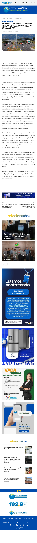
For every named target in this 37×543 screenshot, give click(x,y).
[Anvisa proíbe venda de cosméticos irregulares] (28, 480)
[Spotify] (16, 525)
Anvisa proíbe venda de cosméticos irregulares (11, 478)
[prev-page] (3, 264)
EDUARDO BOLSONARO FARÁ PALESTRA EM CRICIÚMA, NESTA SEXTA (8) (27, 206)
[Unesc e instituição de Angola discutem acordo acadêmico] (18, 251)
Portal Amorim (8, 31)
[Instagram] (13, 525)
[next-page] (6, 264)
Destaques (9, 21)
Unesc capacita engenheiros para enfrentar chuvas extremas (16, 235)
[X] (14, 55)
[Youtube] (26, 525)
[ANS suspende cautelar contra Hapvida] (28, 450)
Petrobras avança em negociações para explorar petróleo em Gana (12, 459)
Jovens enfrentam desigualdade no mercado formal (14, 468)
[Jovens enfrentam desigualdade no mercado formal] (28, 470)
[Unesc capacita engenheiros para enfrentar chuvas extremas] (18, 230)
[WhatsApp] (23, 55)
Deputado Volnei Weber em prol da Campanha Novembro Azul (9, 206)
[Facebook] (10, 55)
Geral (3, 17)
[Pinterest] (19, 55)
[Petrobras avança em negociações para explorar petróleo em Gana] (28, 460)
